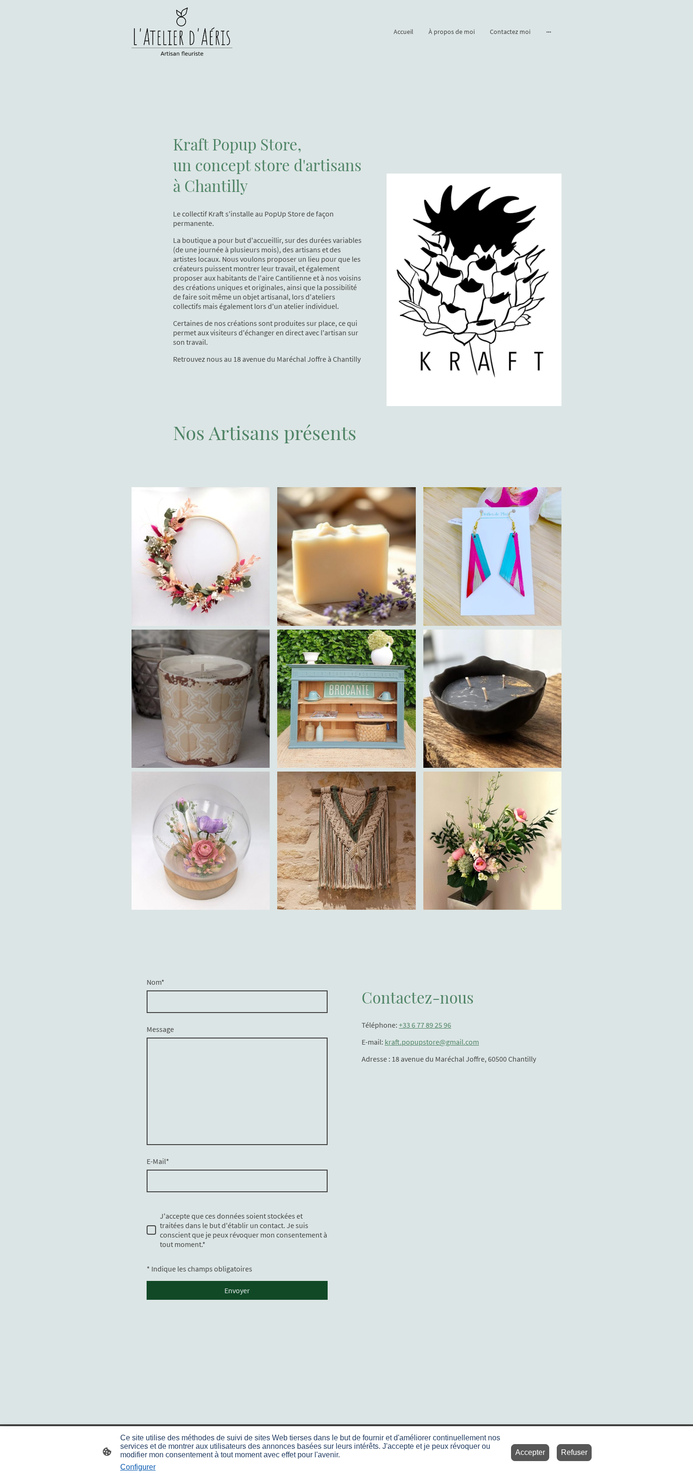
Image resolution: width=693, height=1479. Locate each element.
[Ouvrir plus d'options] (549, 31)
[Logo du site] (182, 32)
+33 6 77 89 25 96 (425, 1025)
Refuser (574, 1452)
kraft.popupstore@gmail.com (432, 1042)
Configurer (138, 1467)
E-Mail (158, 1161)
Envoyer (237, 1290)
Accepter (530, 1452)
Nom (156, 982)
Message (160, 1029)
